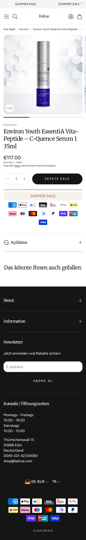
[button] (6, 16)
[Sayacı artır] (24, 179)
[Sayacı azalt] (8, 179)
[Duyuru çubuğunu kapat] (81, 3)
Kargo (17, 165)
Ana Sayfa (9, 29)
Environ (24, 29)
